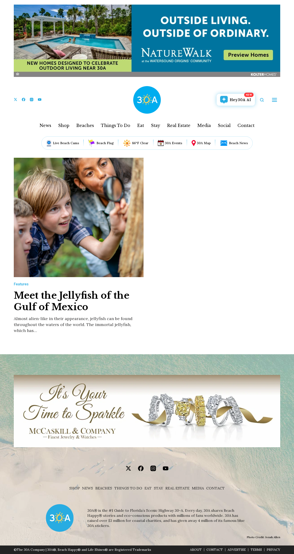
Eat (140, 125)
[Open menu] (274, 100)
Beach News (238, 143)
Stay (155, 125)
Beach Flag (105, 143)
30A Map (204, 143)
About (196, 549)
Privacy (273, 549)
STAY (158, 488)
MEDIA (198, 488)
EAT (148, 488)
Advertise (237, 549)
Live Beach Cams (66, 143)
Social (224, 125)
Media (204, 125)
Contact (245, 125)
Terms (256, 549)
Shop (63, 125)
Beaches (85, 125)
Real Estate (178, 125)
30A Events (173, 143)
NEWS (87, 488)
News (45, 125)
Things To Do (115, 125)
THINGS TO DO (128, 488)
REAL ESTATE (177, 488)
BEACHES (103, 488)
